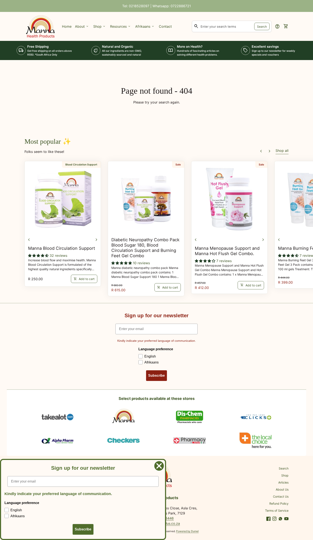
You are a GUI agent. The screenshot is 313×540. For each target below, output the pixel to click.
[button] (39, 255)
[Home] (40, 26)
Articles (283, 482)
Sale (178, 164)
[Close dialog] (159, 466)
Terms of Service (277, 510)
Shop (285, 475)
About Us (282, 489)
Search (262, 26)
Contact (165, 26)
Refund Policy (279, 503)
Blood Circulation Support (81, 164)
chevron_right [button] (269, 151)
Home (67, 26)
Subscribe (156, 375)
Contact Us (281, 496)
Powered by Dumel (187, 531)
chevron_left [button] (261, 151)
